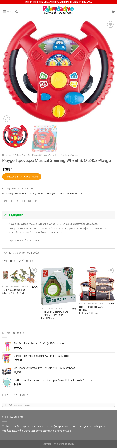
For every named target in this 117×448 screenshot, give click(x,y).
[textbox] (57, 405)
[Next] (108, 71)
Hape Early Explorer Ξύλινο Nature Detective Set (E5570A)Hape (54, 314)
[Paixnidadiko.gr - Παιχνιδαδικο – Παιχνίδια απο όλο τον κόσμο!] (58, 12)
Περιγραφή (16, 215)
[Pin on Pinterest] (29, 201)
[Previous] (8, 71)
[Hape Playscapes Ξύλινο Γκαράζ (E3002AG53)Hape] (97, 284)
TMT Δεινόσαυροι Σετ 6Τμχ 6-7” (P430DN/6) (13, 291)
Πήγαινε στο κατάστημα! (21, 176)
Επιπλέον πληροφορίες (24, 252)
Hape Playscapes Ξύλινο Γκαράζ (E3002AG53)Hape (92, 309)
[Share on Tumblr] (35, 201)
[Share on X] (17, 201)
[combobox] (58, 405)
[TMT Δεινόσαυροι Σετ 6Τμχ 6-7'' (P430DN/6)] (20, 275)
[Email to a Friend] (23, 201)
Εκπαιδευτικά (72, 155)
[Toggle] (5, 214)
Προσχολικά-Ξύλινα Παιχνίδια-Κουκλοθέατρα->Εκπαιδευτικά (32, 155)
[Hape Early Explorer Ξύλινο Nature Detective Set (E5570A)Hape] (58, 286)
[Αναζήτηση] (16, 12)
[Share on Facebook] (11, 201)
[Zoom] (6, 118)
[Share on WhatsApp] (5, 201)
